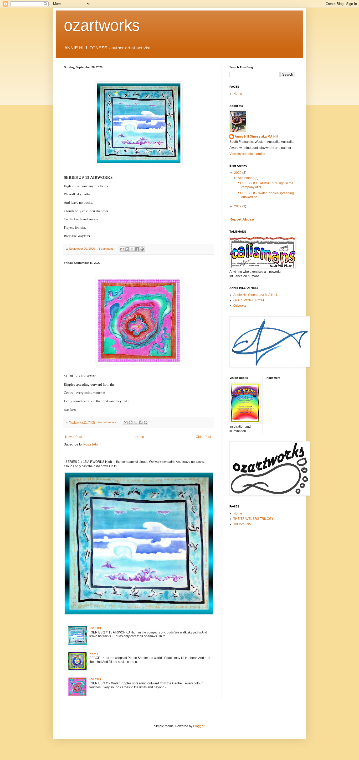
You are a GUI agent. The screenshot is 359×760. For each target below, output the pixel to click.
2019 (238, 206)
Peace (94, 653)
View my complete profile (247, 154)
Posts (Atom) (92, 444)
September (246, 178)
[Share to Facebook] (137, 249)
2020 (238, 173)
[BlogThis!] (127, 249)
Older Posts (204, 437)
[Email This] (122, 249)
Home (139, 437)
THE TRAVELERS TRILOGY (253, 519)
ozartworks (102, 25)
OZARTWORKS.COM (248, 300)
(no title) (95, 628)
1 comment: (106, 248)
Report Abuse (241, 219)
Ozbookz (239, 305)
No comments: (108, 422)
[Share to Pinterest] (142, 249)
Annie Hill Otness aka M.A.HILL (255, 295)
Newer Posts (74, 437)
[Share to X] (132, 249)
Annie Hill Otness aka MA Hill (256, 136)
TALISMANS (242, 524)
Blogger (198, 726)
